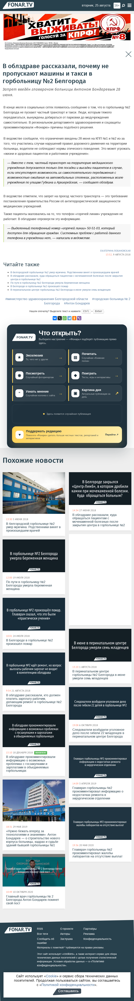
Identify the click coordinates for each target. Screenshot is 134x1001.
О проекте (66, 929)
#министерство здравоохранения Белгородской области (46, 299)
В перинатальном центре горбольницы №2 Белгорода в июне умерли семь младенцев (60, 290)
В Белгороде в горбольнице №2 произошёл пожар (39, 286)
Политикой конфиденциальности (67, 985)
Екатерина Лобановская (115, 250)
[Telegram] (69, 318)
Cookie (51, 976)
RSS (40, 929)
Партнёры (90, 929)
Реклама (89, 934)
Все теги (42, 934)
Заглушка (66, 939)
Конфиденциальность (97, 939)
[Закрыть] (128, 54)
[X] (60, 318)
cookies (68, 954)
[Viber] (79, 318)
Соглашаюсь (68, 991)
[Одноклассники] (74, 318)
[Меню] (129, 5)
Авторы (65, 934)
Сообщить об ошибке (45, 941)
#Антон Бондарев (77, 303)
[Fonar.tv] (18, 5)
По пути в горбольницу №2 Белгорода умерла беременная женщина (50, 283)
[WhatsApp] (64, 318)
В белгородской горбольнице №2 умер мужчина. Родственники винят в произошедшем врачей (64, 272)
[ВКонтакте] (55, 318)
